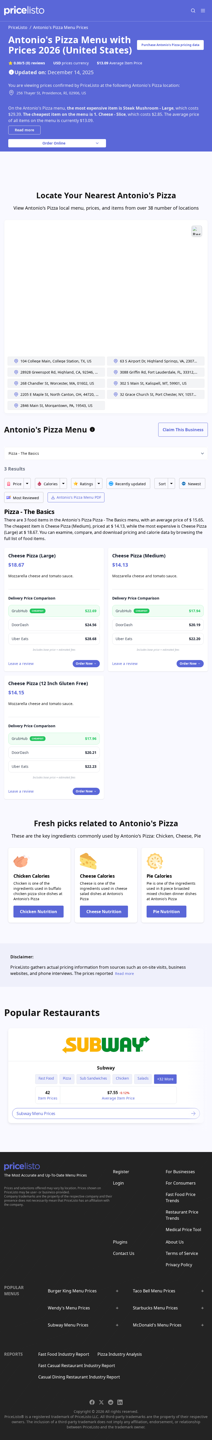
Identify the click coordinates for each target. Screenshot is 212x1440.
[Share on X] (101, 1402)
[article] (106, 1075)
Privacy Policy (179, 1265)
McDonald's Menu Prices (157, 1325)
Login (118, 1183)
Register (121, 1171)
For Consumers (181, 1183)
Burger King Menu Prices (72, 1291)
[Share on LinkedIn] (120, 1402)
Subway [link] (106, 1068)
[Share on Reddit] (110, 1402)
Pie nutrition (166, 911)
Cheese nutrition (104, 911)
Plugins (120, 1242)
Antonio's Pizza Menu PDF (79, 497)
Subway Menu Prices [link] (36, 1113)
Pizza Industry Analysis (119, 1354)
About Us (175, 1242)
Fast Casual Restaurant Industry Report (76, 1365)
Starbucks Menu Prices (155, 1308)
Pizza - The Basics (24, 453)
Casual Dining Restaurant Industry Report (79, 1377)
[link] (106, 1045)
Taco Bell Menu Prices (154, 1291)
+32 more (165, 1079)
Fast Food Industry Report (63, 1354)
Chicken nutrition (38, 911)
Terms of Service (182, 1253)
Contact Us (123, 1253)
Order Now (84, 663)
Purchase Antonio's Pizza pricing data (170, 45)
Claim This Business (183, 430)
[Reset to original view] (197, 231)
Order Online (53, 143)
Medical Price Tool (183, 1229)
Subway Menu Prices (68, 1325)
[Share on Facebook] (92, 1402)
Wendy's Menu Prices (69, 1308)
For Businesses (180, 1171)
